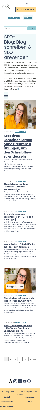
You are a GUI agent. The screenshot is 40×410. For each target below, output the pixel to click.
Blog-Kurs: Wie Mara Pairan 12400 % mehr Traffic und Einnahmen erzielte (18, 328)
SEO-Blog (28, 18)
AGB (30, 402)
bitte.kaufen (25, 9)
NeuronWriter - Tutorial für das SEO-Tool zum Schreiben (19, 245)
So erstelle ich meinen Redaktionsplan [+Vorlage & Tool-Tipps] (18, 217)
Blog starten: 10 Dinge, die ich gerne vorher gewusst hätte (19, 299)
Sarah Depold (14, 18)
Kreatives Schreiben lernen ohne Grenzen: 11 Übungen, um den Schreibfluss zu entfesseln (18, 146)
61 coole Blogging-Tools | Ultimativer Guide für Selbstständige (16, 187)
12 (25, 359)
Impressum (30, 397)
